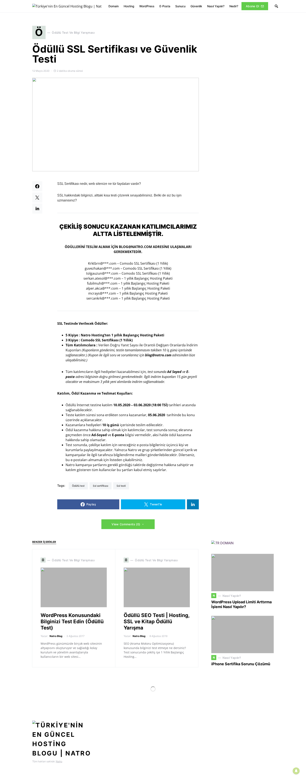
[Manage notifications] (296, 771)
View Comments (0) (126, 524)
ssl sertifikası (100, 485)
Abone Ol (252, 6)
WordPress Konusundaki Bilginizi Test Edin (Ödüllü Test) (72, 621)
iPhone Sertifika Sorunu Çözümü (240, 664)
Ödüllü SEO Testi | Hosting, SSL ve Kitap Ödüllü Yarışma (156, 621)
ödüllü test (78, 485)
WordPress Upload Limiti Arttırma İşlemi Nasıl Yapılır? (241, 604)
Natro (59, 761)
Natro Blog (56, 636)
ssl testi (121, 485)
